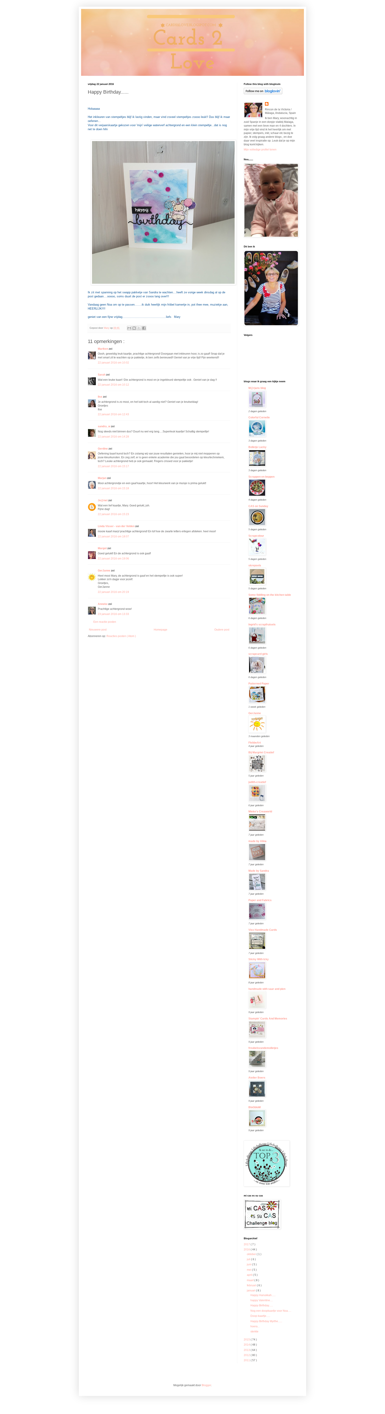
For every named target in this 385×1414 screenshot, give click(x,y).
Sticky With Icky (258, 959)
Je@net (103, 500)
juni (249, 1264)
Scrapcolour (256, 535)
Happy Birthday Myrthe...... (266, 1321)
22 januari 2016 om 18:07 (113, 536)
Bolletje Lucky (257, 447)
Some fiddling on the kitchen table (269, 594)
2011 (247, 1360)
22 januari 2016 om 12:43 (113, 414)
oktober (252, 1254)
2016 (247, 1249)
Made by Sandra (258, 870)
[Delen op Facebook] (144, 328)
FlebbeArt (254, 742)
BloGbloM (254, 1107)
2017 (247, 1244)
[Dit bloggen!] (134, 328)
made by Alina (257, 841)
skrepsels (254, 565)
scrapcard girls (258, 654)
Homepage (160, 629)
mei (249, 1269)
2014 (247, 1344)
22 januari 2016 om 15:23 (113, 514)
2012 (247, 1355)
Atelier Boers (256, 1077)
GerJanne (104, 570)
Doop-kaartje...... (260, 1315)
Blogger (206, 1385)
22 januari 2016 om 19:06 (113, 558)
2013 (247, 1350)
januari (251, 1290)
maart (250, 1280)
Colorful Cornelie (259, 417)
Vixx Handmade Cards (262, 929)
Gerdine (103, 448)
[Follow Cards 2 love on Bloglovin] (263, 93)
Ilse (100, 396)
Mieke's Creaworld (260, 811)
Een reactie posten (104, 621)
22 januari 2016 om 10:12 (113, 384)
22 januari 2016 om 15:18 (113, 488)
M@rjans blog (257, 388)
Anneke (103, 604)
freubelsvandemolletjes (263, 1048)
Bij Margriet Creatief (261, 752)
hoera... (255, 1326)
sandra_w (104, 426)
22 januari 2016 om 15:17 (113, 466)
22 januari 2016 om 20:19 (113, 592)
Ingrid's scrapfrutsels (262, 624)
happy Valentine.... (261, 1300)
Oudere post (221, 629)
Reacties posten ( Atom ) (121, 636)
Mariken (103, 348)
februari (252, 1285)
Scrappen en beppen (261, 476)
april (250, 1274)
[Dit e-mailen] (129, 328)
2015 (247, 1339)
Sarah (102, 374)
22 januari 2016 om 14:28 (113, 436)
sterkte (254, 1331)
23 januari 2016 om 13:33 (113, 614)
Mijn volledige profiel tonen (260, 149)
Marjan (102, 478)
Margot (102, 548)
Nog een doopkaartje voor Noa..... (270, 1310)
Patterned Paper (258, 683)
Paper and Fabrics (260, 900)
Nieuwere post (97, 629)
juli (249, 1259)
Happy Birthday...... (261, 1305)
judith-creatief (257, 782)
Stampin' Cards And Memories (267, 1018)
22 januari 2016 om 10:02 (113, 362)
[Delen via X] (139, 328)
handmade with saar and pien (266, 989)
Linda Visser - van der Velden (116, 526)
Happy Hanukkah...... (263, 1295)
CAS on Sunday (258, 506)
